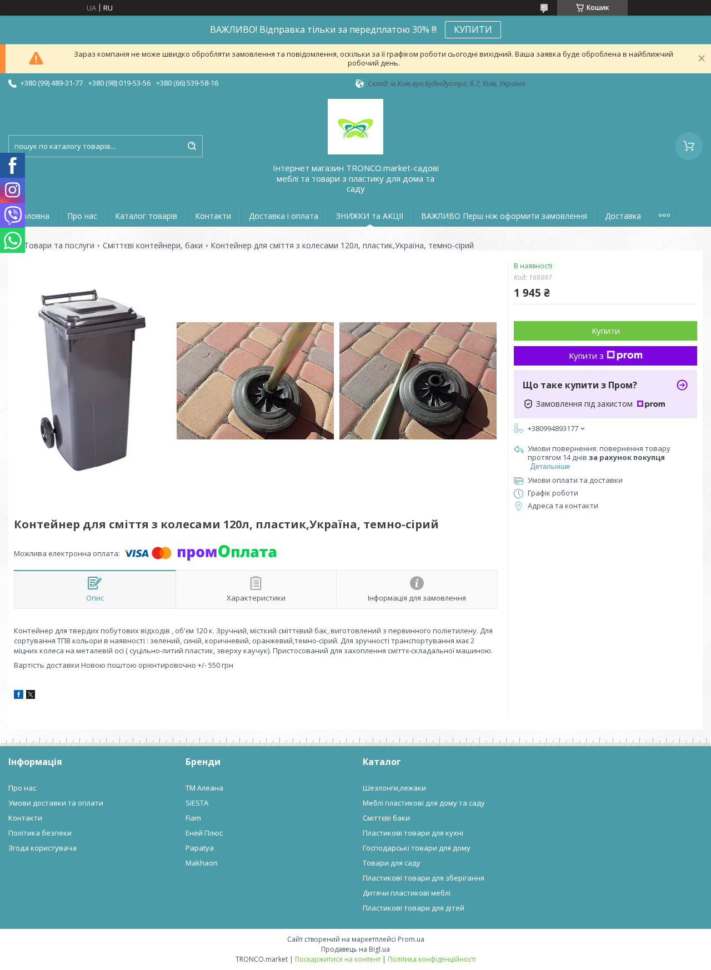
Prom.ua (411, 939)
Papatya (200, 848)
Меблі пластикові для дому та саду (424, 803)
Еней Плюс (204, 833)
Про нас (82, 216)
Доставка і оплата (283, 216)
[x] (30, 696)
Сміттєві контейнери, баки (153, 246)
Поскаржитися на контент (337, 959)
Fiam (193, 818)
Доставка (623, 216)
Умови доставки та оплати (55, 803)
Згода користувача (42, 848)
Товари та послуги (59, 246)
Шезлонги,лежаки (394, 788)
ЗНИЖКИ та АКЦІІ (369, 216)
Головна (33, 216)
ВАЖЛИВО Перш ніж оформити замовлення (504, 216)
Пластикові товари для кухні (413, 833)
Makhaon (202, 863)
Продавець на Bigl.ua (355, 949)
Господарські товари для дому (416, 848)
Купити (606, 330)
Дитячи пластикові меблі (406, 893)
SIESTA (197, 803)
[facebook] (18, 696)
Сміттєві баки (386, 818)
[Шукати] (192, 146)
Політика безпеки (40, 833)
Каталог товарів (146, 216)
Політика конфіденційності (432, 959)
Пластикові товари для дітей (413, 908)
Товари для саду (391, 863)
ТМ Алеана (204, 788)
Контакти (213, 216)
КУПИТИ (473, 29)
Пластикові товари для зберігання (423, 878)
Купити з (586, 355)
